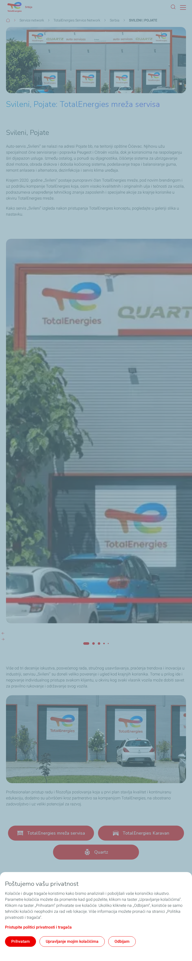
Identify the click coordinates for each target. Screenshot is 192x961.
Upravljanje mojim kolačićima (72, 941)
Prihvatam (20, 941)
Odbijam (122, 941)
